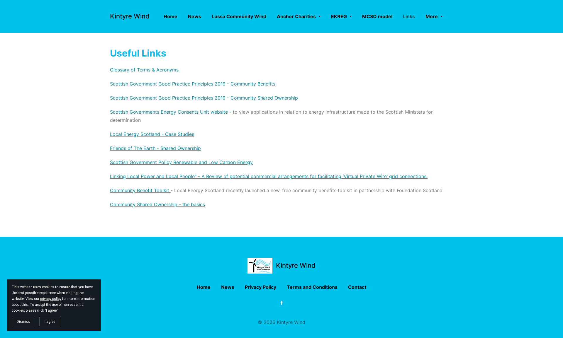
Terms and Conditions (312, 287)
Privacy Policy (260, 287)
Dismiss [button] (23, 322)
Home (204, 287)
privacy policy (50, 299)
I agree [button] (50, 322)
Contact (357, 287)
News (227, 287)
